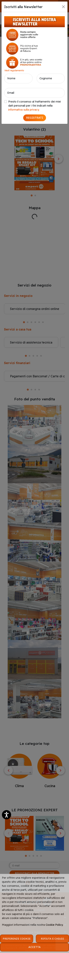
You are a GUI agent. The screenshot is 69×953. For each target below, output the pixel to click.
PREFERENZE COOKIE (16, 938)
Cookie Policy (54, 925)
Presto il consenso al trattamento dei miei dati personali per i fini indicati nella (34, 105)
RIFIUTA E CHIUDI (52, 938)
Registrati (34, 117)
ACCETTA (34, 947)
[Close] (63, 6)
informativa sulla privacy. (23, 109)
